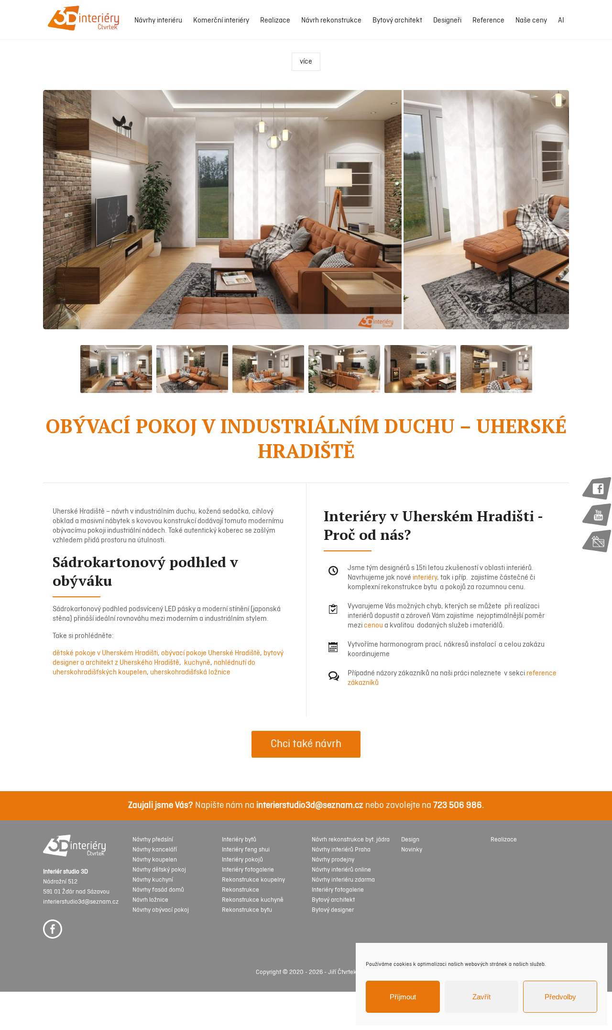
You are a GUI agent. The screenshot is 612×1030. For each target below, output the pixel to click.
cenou (373, 625)
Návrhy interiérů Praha (341, 850)
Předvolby (560, 997)
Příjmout (403, 997)
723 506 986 (457, 805)
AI (561, 20)
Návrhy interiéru (158, 20)
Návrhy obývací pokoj (160, 910)
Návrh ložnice (150, 900)
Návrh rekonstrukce (331, 20)
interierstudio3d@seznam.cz (309, 805)
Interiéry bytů (239, 840)
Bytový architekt (397, 20)
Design (410, 840)
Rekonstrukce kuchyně (253, 900)
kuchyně (196, 663)
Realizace (275, 20)
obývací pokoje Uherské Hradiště (210, 653)
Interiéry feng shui (246, 850)
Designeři (447, 20)
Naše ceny (531, 20)
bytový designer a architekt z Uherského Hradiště (168, 658)
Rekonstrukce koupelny (253, 880)
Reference (488, 20)
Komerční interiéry (221, 20)
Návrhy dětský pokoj (159, 870)
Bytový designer (333, 910)
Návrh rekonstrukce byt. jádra (351, 840)
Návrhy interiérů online (341, 870)
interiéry (425, 577)
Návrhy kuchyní (152, 880)
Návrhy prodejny (333, 860)
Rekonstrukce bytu (247, 910)
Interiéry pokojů (242, 860)
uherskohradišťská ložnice (190, 672)
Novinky (411, 850)
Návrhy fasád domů (158, 890)
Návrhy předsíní (152, 840)
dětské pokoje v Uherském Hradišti (105, 653)
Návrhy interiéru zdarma (343, 880)
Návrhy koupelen (154, 860)
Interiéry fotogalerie (248, 870)
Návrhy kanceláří (154, 850)
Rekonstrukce (240, 890)
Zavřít (481, 997)
